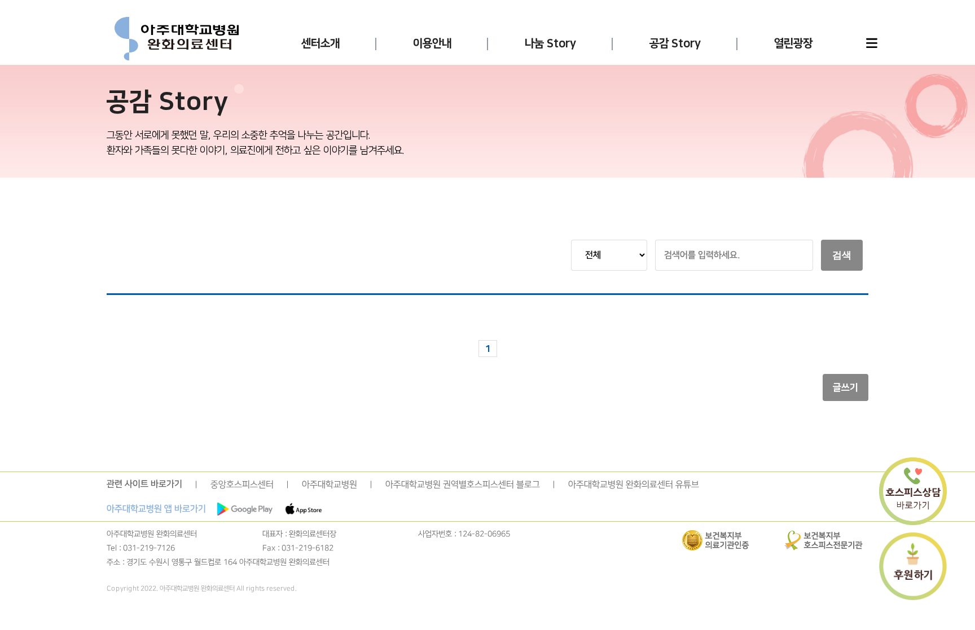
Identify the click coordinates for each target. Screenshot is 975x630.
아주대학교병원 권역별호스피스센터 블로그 (462, 484)
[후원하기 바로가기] (913, 567)
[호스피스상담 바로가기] (913, 492)
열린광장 (793, 43)
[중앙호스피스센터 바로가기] (245, 509)
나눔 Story (550, 43)
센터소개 (320, 43)
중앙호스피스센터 (242, 484)
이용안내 (432, 43)
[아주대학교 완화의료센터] (177, 39)
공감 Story (675, 43)
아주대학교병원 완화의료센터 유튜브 (633, 484)
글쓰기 (845, 387)
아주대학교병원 (329, 484)
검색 (841, 255)
